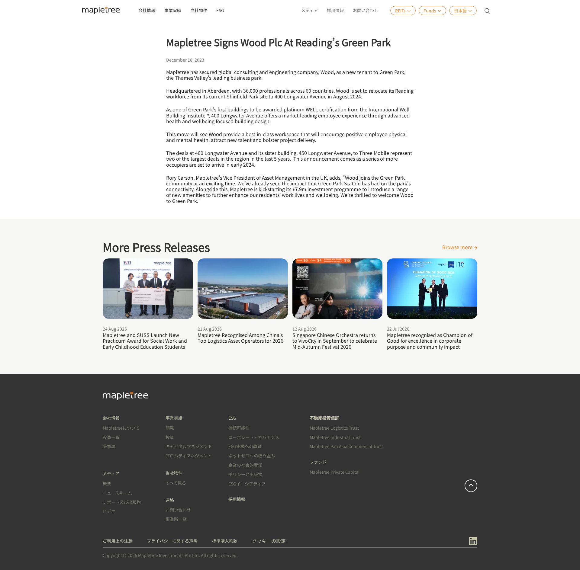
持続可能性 (239, 428)
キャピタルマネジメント (189, 446)
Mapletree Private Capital (334, 472)
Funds (430, 11)
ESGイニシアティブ (247, 484)
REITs (400, 11)
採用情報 (335, 10)
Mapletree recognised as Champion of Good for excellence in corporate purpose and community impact (429, 340)
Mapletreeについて (121, 428)
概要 (107, 483)
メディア (309, 10)
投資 (170, 437)
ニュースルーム (117, 493)
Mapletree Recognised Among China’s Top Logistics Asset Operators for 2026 (240, 337)
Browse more (458, 247)
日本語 (460, 11)
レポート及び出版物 (122, 502)
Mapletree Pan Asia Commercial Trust (346, 446)
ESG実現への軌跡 (245, 446)
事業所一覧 (176, 519)
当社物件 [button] (198, 10)
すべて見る (176, 483)
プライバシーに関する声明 (172, 541)
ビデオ (109, 511)
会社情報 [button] (146, 10)
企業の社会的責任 (245, 465)
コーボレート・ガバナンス (253, 437)
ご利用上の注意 (117, 541)
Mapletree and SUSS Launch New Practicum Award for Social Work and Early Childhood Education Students (145, 340)
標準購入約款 (224, 541)
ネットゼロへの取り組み (251, 456)
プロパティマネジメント (189, 456)
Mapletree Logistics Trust (334, 428)
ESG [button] (220, 10)
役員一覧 (111, 437)
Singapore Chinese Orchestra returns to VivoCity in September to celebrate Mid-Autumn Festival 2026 (334, 340)
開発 (170, 428)
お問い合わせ (365, 10)
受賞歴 (109, 446)
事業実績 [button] (172, 10)
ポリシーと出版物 (245, 474)
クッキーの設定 (269, 540)
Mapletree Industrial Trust (335, 437)
